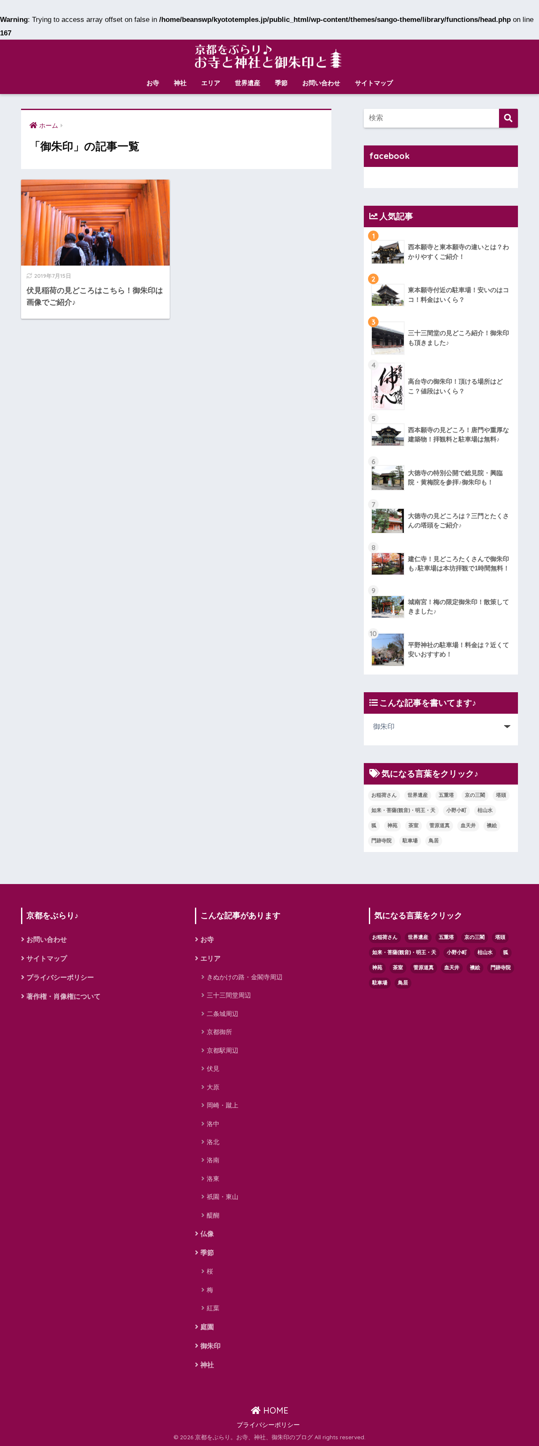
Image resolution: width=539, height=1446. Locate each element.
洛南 (213, 1160)
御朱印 (210, 1345)
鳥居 (434, 841)
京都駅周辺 (222, 1050)
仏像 (207, 1233)
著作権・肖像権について (64, 996)
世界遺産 (247, 82)
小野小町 (456, 810)
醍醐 (213, 1215)
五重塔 (446, 795)
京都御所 (219, 1031)
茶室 (413, 825)
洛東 (213, 1178)
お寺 (153, 82)
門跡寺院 (381, 841)
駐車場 (410, 841)
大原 (213, 1087)
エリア (210, 82)
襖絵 (492, 825)
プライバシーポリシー (60, 977)
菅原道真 (440, 825)
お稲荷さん (384, 795)
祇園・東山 (222, 1196)
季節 (281, 82)
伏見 (213, 1068)
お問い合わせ (321, 82)
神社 (180, 82)
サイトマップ (374, 82)
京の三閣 (475, 795)
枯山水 (485, 810)
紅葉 (213, 1308)
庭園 (207, 1326)
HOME (274, 1410)
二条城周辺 (222, 1013)
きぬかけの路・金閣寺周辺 (245, 977)
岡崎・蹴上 (222, 1105)
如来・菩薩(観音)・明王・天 (403, 810)
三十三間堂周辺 (229, 995)
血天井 (468, 825)
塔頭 (501, 795)
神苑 (392, 825)
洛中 (213, 1123)
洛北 (213, 1141)
